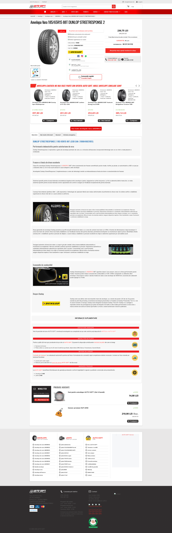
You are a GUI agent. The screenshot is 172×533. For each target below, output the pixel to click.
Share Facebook (78, 56)
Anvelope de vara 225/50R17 (42, 464)
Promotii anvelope (92, 461)
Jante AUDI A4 (64, 453)
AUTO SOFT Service (128, 435)
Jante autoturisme (65, 444)
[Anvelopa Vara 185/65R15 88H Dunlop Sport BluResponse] (44, 95)
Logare (140, 2)
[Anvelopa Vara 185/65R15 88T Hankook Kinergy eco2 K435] (100, 95)
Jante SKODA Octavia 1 (67, 467)
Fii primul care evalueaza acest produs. (81, 31)
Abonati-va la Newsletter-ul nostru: (41, 393)
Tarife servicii (91, 458)
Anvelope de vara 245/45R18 (42, 461)
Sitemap (90, 469)
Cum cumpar (91, 453)
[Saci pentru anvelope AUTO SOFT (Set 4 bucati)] (59, 397)
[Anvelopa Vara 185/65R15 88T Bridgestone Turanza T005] (128, 95)
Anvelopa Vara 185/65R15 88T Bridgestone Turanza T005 (125, 103)
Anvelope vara (38, 469)
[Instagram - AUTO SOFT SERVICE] (96, 509)
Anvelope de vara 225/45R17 (42, 453)
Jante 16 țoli (64, 472)
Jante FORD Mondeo (66, 461)
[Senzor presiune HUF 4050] (59, 412)
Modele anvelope (39, 467)
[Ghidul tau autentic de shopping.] (33, 510)
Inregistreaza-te (129, 2)
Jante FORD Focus (66, 464)
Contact (44, 2)
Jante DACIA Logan (66, 455)
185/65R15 (65, 166)
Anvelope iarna (39, 475)
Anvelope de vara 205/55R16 (42, 444)
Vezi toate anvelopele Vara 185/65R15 (86, 129)
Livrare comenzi (92, 450)
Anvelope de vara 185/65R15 (42, 450)
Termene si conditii (92, 447)
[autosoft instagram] (82, 56)
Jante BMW (64, 469)
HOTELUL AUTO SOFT (109, 331)
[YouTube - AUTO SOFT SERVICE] (100, 509)
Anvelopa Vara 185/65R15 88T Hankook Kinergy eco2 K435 (100, 103)
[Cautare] (114, 6)
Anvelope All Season (40, 472)
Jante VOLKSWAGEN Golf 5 (68, 450)
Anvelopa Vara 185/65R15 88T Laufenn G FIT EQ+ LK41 (72, 103)
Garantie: (120, 40)
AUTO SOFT (38, 7)
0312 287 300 (112, 60)
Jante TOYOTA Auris (66, 458)
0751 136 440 (64, 495)
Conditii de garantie (93, 467)
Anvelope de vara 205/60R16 (42, 455)
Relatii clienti (91, 472)
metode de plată (99, 342)
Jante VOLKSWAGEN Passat (68, 447)
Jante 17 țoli (64, 475)
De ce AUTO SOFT (92, 444)
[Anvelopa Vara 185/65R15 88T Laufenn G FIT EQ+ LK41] (72, 95)
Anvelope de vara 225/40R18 (42, 458)
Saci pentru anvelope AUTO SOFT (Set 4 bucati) (86, 392)
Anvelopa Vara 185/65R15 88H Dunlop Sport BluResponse (44, 103)
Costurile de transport (40, 355)
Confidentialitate (92, 464)
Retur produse (91, 455)
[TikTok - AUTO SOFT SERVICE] (93, 509)
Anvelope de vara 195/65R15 (42, 447)
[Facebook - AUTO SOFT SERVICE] (90, 509)
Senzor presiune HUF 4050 (78, 408)
